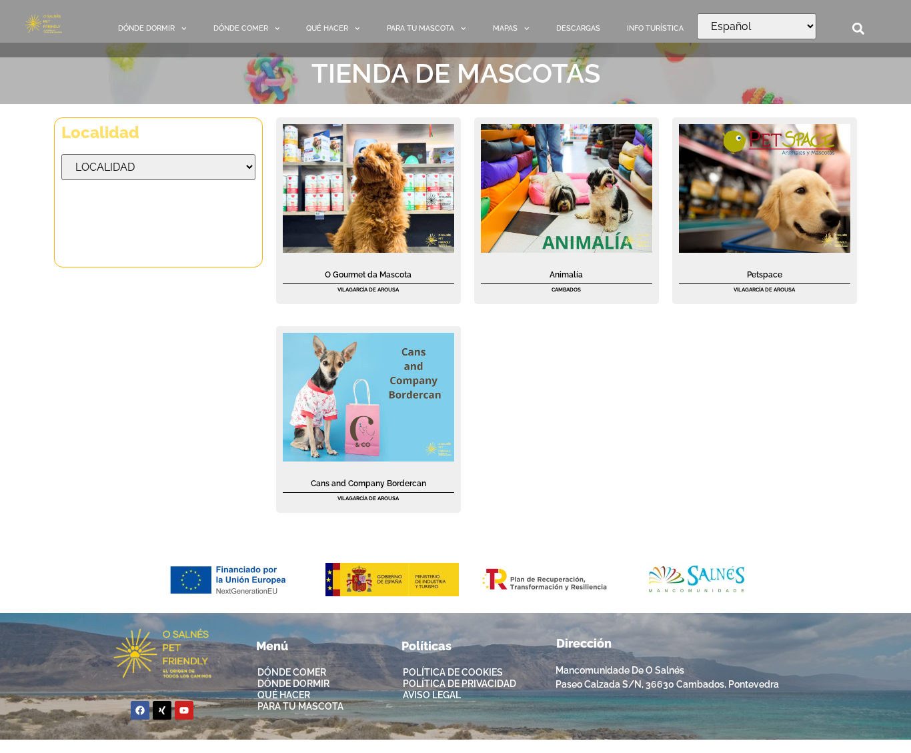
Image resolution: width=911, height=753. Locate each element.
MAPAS (505, 28)
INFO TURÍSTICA (655, 28)
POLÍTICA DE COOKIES (453, 672)
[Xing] (162, 710)
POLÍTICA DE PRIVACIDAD (459, 683)
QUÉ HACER (327, 28)
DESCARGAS (578, 28)
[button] (859, 29)
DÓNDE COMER (240, 28)
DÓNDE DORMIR (146, 28)
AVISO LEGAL (432, 695)
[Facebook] (140, 710)
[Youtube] (184, 710)
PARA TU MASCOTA (420, 28)
